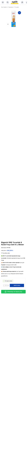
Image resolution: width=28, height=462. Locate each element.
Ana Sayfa (4, 7)
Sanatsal (10, 7)
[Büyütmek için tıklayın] (8, 24)
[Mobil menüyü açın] (2, 2)
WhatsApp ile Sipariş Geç (14, 291)
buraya (9, 273)
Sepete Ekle (17, 285)
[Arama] (7, 2)
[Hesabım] (22, 2)
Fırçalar (17, 7)
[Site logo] (15, 2)
